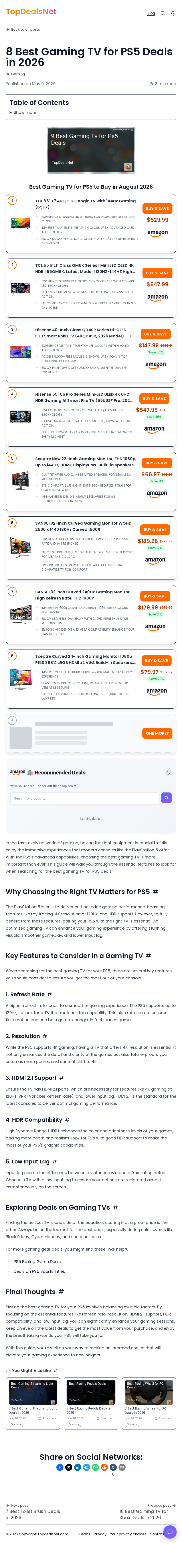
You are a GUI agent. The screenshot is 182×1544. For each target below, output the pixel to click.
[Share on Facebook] (59, 1467)
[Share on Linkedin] (77, 1467)
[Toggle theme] (168, 772)
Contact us (159, 1534)
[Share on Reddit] (104, 1467)
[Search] (163, 13)
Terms (84, 1534)
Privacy (100, 1534)
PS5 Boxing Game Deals (37, 1261)
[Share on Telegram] (86, 1467)
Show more (25, 112)
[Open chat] (170, 1532)
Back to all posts (25, 29)
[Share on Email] (122, 1467)
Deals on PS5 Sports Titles (39, 1271)
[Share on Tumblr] (113, 1467)
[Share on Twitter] (68, 1467)
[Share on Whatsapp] (95, 1467)
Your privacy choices (128, 1534)
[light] (173, 13)
